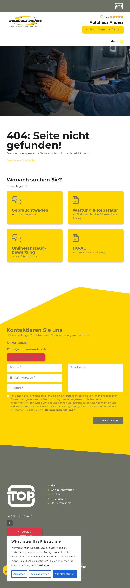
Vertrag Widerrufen (27, 357)
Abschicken (110, 420)
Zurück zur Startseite (21, 160)
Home (55, 485)
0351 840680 (19, 343)
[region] (44, 558)
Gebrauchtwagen (62, 489)
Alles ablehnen (40, 573)
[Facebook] (10, 523)
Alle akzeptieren (65, 573)
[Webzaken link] (82, 565)
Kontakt (56, 494)
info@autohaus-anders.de (28, 349)
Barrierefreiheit (61, 503)
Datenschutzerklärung (59, 409)
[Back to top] (123, 581)
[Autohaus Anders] (24, 22)
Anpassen (19, 573)
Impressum (59, 498)
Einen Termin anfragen (104, 29)
